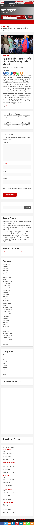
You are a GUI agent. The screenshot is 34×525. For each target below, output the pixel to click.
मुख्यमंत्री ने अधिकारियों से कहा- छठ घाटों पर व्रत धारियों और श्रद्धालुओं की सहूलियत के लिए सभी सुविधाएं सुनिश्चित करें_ (16, 124)
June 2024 (6, 320)
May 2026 (5, 270)
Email (5, 171)
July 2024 (5, 318)
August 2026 (6, 264)
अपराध (4, 357)
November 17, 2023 (8, 67)
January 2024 (6, 331)
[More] (21, 73)
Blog (4, 355)
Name (5, 163)
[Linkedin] (11, 73)
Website (5, 179)
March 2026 (6, 275)
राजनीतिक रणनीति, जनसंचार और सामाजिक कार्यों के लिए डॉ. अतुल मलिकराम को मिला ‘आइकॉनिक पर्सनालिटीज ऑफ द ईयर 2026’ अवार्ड (17, 227)
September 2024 (7, 314)
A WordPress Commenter (10, 252)
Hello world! (23, 252)
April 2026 (5, 273)
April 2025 (5, 299)
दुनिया (4, 363)
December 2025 (7, 281)
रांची (8, 55)
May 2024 (5, 322)
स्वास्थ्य (4, 374)
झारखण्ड (4, 55)
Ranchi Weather (7, 449)
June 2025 (6, 294)
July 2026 (5, 266)
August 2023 (6, 342)
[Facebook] (4, 73)
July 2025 (5, 292)
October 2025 (6, 286)
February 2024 (7, 329)
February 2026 (7, 277)
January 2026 (6, 279)
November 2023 (7, 335)
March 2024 (6, 327)
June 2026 (6, 268)
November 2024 (7, 309)
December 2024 (7, 307)
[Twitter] (7, 73)
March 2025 (6, 301)
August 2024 (6, 316)
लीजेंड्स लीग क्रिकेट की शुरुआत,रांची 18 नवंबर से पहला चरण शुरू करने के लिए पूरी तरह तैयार (17, 116)
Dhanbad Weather (8, 476)
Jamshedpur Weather (9, 462)
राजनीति (4, 372)
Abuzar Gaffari (18, 67)
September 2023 (7, 340)
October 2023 (6, 337)
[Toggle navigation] (3, 22)
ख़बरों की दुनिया (8, 10)
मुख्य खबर (5, 368)
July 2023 (5, 344)
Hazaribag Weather (8, 502)
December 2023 (7, 333)
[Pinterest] (14, 73)
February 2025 (7, 303)
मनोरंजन (5, 365)
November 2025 (7, 283)
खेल (4, 359)
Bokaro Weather (7, 489)
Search (5, 204)
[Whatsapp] (17, 73)
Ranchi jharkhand (10, 106)
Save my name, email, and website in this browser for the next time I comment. (17, 189)
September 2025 (7, 288)
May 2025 (5, 296)
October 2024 (6, 312)
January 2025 (6, 305)
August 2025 (6, 290)
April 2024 (5, 325)
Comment (6, 142)
